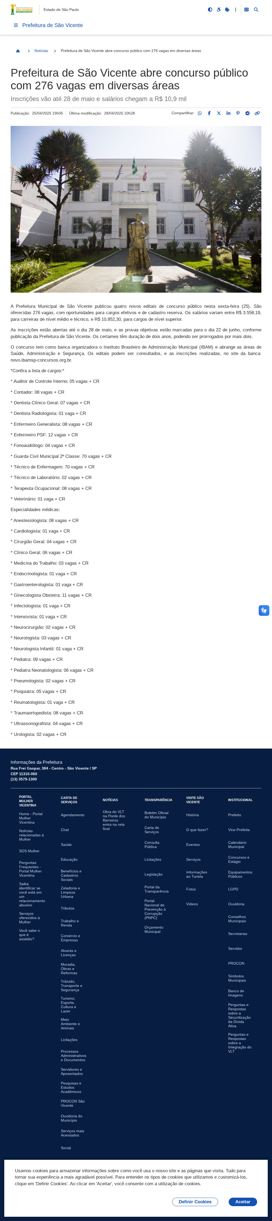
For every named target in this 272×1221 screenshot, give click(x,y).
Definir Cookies (195, 1201)
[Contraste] (210, 9)
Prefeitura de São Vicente (52, 25)
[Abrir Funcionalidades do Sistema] (246, 9)
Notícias (41, 51)
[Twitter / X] (219, 113)
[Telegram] (247, 113)
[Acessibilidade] (218, 9)
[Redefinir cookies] (227, 9)
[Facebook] (209, 113)
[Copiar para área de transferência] (257, 113)
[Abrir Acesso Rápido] (235, 9)
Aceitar (242, 1201)
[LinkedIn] (228, 113)
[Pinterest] (238, 113)
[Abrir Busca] (256, 9)
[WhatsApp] (200, 113)
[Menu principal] (16, 25)
